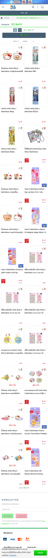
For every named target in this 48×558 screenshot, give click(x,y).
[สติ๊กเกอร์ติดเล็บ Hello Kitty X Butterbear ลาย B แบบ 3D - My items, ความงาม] (36, 337)
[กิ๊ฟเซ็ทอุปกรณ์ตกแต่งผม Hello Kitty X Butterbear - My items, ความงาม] (36, 136)
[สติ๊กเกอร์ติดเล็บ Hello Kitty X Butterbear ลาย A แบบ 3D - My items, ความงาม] (36, 297)
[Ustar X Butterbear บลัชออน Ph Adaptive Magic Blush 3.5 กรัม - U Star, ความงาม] (36, 216)
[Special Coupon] (24, 2)
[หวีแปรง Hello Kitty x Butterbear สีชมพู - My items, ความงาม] (12, 95)
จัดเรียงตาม (15, 41)
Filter (25, 35)
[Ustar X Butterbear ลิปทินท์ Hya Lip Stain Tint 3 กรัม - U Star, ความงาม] (36, 176)
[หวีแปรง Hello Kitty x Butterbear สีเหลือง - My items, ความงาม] (12, 136)
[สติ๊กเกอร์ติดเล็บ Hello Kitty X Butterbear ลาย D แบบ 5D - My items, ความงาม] (12, 297)
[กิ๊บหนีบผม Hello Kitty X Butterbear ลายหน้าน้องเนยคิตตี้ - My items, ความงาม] (12, 216)
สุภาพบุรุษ (7, 515)
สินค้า (22, 13)
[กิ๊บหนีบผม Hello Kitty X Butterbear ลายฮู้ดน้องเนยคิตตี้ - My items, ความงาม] (12, 55)
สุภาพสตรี (21, 515)
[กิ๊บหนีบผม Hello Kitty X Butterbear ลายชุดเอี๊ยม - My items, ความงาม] (12, 176)
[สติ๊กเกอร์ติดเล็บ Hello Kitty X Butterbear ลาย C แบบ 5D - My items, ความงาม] (36, 256)
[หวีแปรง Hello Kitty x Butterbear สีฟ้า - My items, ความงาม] (36, 55)
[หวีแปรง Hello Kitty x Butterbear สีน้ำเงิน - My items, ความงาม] (36, 95)
